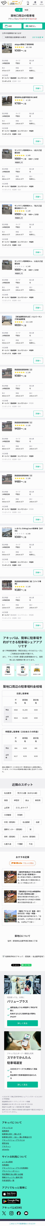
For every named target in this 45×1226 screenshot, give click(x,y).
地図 (26, 10)
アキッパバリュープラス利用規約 (15, 1168)
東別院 (37, 800)
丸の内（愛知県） (30, 836)
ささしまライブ (22, 807)
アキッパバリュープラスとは (13, 1140)
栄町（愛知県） (10, 836)
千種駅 (20, 844)
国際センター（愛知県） (13, 829)
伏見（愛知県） (10, 822)
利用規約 (5, 1165)
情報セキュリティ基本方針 (12, 1177)
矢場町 (20, 815)
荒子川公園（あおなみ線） (27, 793)
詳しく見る (23, 1023)
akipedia (5, 1149)
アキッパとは (7, 1127)
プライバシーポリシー (11, 1171)
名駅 (37, 822)
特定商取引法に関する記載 (12, 1174)
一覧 (18, 10)
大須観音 (7, 815)
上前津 (6, 807)
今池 (30, 844)
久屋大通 (7, 844)
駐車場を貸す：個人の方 (11, 1134)
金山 (27, 800)
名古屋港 (7, 793)
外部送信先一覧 (8, 1180)
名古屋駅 (26, 822)
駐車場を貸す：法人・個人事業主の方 (17, 1137)
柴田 (6, 800)
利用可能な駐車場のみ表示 (15, 37)
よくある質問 (7, 1162)
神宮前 (16, 800)
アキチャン (6, 1146)
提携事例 (5, 1131)
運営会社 (5, 1143)
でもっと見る (28, 863)
